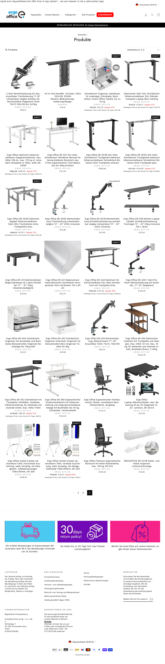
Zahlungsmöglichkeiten (54, 588)
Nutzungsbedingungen (93, 577)
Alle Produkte (88, 14)
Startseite (82, 35)
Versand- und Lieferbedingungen (58, 585)
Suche (86, 573)
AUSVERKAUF (105, 14)
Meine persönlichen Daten (55, 596)
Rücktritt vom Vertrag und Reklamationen (61, 592)
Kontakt (87, 584)
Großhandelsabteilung (53, 581)
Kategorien (70, 14)
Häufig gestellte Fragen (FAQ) (57, 600)
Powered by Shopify (82, 655)
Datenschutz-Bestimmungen (96, 581)
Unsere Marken (52, 14)
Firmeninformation (52, 577)
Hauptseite (36, 14)
